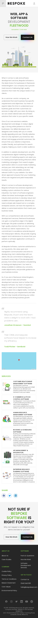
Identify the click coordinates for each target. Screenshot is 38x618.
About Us (5, 556)
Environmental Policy (9, 590)
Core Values (6, 587)
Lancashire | (15, 29)
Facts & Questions (27, 556)
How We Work (26, 559)
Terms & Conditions (9, 579)
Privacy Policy (7, 575)
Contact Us (25, 579)
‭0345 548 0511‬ (26, 583)
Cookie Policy (6, 571)
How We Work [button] (11, 37)
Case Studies (6, 559)
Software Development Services (26, 565)
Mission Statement (9, 583)
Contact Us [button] (27, 37)
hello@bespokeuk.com (29, 587)
